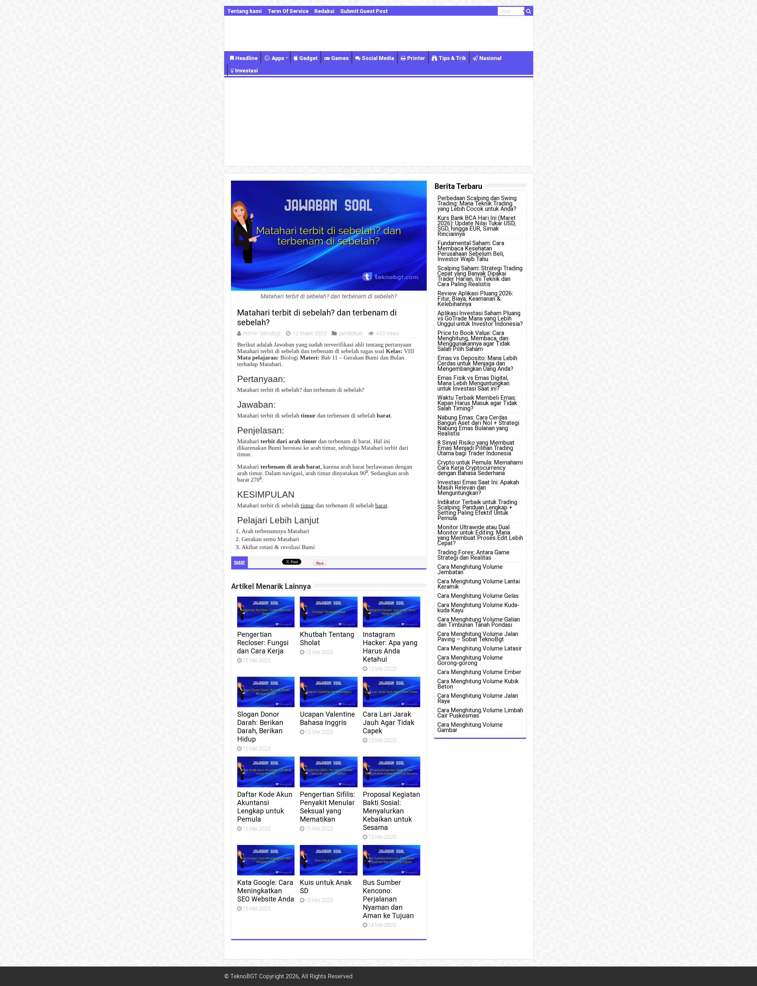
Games (340, 58)
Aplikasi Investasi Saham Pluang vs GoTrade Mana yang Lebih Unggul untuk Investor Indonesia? (480, 318)
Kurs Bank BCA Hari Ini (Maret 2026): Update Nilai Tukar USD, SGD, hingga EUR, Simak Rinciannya (476, 225)
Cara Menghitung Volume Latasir (479, 648)
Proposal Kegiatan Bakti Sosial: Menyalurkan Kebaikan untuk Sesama (391, 811)
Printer (416, 58)
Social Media (378, 58)
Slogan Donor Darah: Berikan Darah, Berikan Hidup (260, 726)
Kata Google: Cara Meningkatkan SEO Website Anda (265, 890)
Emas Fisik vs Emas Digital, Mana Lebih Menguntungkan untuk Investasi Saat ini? (473, 383)
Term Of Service (288, 11)
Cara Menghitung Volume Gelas (478, 595)
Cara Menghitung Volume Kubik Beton (478, 684)
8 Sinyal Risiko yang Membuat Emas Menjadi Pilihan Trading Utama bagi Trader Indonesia (476, 448)
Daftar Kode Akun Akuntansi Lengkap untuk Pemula (264, 806)
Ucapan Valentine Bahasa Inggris (327, 718)
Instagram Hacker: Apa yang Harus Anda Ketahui (390, 646)
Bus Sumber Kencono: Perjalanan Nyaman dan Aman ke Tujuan (388, 899)
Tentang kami (244, 11)
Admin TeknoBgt (261, 333)
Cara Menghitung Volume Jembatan (470, 569)
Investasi (246, 70)
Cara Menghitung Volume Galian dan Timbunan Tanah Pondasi (478, 622)
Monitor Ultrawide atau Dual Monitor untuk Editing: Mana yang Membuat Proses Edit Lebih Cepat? (480, 535)
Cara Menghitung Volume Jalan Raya (477, 698)
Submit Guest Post (364, 11)
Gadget (308, 58)
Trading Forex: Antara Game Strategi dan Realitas (473, 555)
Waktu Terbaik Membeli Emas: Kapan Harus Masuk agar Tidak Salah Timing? (477, 403)
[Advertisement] (378, 121)
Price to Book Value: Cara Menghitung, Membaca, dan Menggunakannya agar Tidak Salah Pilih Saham (473, 340)
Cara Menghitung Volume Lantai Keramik (478, 584)
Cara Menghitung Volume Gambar (470, 727)
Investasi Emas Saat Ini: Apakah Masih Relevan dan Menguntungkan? (478, 487)
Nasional (490, 58)
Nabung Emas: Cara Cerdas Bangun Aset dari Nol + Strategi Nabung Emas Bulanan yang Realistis (478, 425)
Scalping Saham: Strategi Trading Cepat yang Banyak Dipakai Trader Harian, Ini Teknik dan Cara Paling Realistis (480, 276)
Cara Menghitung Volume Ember (479, 672)
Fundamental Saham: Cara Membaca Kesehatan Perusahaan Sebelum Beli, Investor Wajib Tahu (470, 251)
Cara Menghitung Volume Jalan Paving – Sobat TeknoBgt (477, 636)
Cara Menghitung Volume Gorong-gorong (470, 660)
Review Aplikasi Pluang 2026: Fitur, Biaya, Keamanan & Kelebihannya (475, 298)
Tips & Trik (452, 58)
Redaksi (324, 11)
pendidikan (351, 333)
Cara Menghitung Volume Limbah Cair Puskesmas (480, 713)
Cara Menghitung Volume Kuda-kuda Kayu (478, 607)
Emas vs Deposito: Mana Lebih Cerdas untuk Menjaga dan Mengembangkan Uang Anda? (477, 363)
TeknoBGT (244, 976)
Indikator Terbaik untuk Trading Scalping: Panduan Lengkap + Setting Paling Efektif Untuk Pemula (477, 510)
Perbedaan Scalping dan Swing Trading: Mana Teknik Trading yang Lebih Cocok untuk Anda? (477, 203)
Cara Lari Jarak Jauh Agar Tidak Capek (388, 722)
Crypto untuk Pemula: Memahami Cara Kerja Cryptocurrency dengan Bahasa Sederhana (480, 468)
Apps (278, 58)
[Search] (528, 11)
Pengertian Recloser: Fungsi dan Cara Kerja (263, 642)
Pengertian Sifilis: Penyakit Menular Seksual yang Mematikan (327, 806)
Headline (246, 58)
